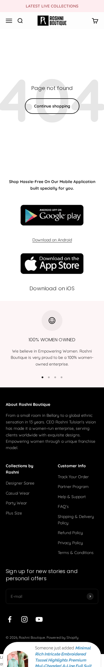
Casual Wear (17, 493)
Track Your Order (73, 476)
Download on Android (52, 239)
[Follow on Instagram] (24, 619)
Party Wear (16, 503)
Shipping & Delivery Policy (76, 519)
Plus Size (14, 513)
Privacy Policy (70, 542)
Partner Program (73, 486)
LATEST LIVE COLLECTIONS (52, 6)
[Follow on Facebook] (10, 619)
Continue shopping (52, 106)
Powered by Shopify (63, 637)
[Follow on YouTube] (39, 619)
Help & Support (72, 496)
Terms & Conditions (76, 552)
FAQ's (63, 506)
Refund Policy (70, 532)
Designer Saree (20, 483)
